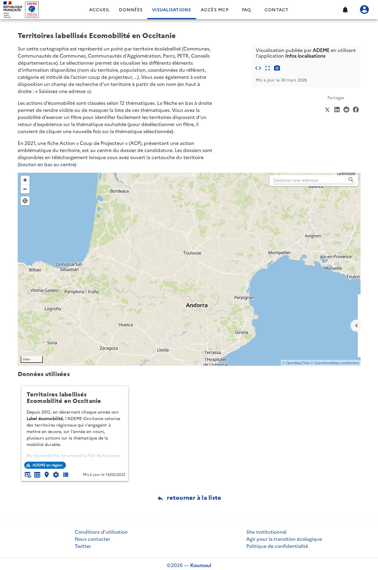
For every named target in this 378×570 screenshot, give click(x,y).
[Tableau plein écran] (37, 474)
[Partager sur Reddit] (346, 108)
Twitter (83, 546)
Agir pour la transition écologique (284, 539)
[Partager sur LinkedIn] (337, 108)
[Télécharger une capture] (277, 68)
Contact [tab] (277, 10)
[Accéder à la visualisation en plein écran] (267, 68)
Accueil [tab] (99, 10)
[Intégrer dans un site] (258, 68)
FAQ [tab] (246, 10)
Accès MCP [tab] (215, 10)
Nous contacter (92, 539)
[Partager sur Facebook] (356, 108)
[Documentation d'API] (56, 474)
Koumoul (200, 565)
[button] (344, 9)
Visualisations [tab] (171, 10)
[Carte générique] (46, 474)
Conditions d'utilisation (101, 531)
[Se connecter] (364, 9)
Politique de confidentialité (277, 546)
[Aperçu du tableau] (27, 474)
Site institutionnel (266, 531)
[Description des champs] (65, 474)
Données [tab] (131, 10)
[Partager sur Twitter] (327, 108)
